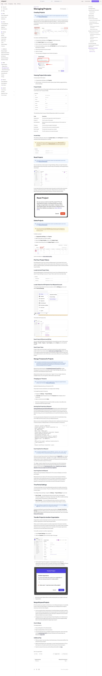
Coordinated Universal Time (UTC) (53, 368)
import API (42, 634)
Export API (60, 456)
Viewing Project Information (93, 10)
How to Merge (91, 49)
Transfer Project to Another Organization (93, 46)
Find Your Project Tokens (93, 18)
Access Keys (91, 13)
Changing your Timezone (94, 32)
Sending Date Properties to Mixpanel (95, 35)
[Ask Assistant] (66, 425)
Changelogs (10, 3)
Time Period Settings (92, 43)
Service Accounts (52, 143)
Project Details (92, 11)
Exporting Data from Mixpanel (94, 38)
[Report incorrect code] (63, 425)
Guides (5, 3)
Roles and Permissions (43, 16)
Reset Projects (91, 15)
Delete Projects (91, 17)
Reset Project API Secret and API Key (94, 27)
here (61, 647)
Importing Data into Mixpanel (94, 41)
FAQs (15, 3)
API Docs (19, 3)
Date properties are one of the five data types (43, 408)
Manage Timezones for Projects (94, 31)
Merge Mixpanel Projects (93, 48)
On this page (90, 6)
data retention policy (47, 256)
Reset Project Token (93, 29)
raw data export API (42, 633)
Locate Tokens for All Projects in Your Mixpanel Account (94, 23)
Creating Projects (91, 8)
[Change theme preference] (101, 1)
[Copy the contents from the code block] (65, 425)
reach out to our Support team (55, 350)
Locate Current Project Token (94, 20)
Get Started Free (95, 1)
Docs (2, 3)
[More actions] (67, 9)
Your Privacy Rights (64, 669)
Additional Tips (92, 51)
